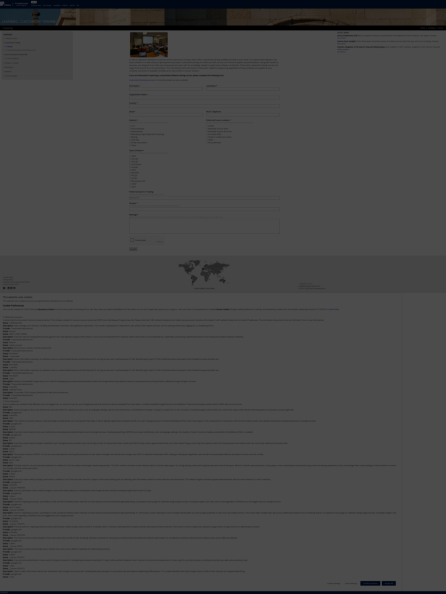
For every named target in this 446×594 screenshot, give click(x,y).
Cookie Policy (333, 309)
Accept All (389, 583)
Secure (12, 401)
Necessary (13, 317)
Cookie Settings (333, 583)
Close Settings (351, 583)
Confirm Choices (370, 583)
